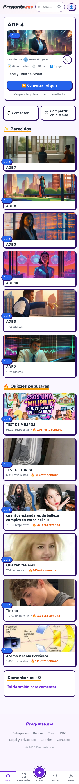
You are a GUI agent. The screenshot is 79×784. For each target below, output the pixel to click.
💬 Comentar (18, 113)
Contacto (63, 739)
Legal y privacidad (22, 739)
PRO (63, 733)
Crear (52, 733)
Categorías (21, 733)
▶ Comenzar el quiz (39, 85)
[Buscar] (59, 6)
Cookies (46, 739)
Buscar (38, 733)
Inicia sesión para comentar (31, 686)
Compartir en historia (59, 113)
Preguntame (39, 724)
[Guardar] (67, 59)
